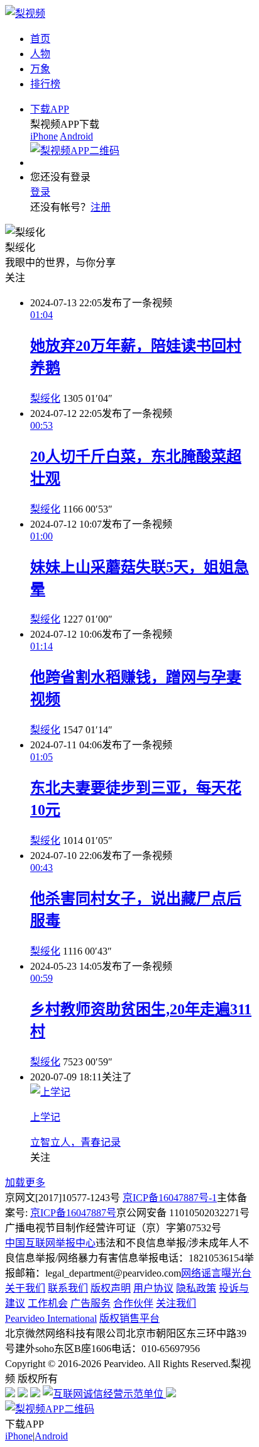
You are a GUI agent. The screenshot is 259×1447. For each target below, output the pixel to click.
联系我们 (68, 1288)
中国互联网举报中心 (50, 1243)
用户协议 (153, 1288)
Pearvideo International (51, 1318)
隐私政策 (196, 1288)
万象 (40, 69)
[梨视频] (25, 13)
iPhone (44, 136)
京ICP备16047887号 (73, 1212)
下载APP (49, 109)
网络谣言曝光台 (216, 1273)
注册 (101, 207)
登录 (40, 192)
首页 (40, 38)
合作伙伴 (133, 1303)
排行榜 (45, 84)
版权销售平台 (129, 1318)
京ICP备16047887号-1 (170, 1197)
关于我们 (25, 1288)
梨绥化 (45, 398)
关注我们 (176, 1303)
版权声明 (111, 1288)
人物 (40, 53)
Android (76, 136)
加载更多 (25, 1182)
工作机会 (48, 1303)
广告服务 (90, 1303)
